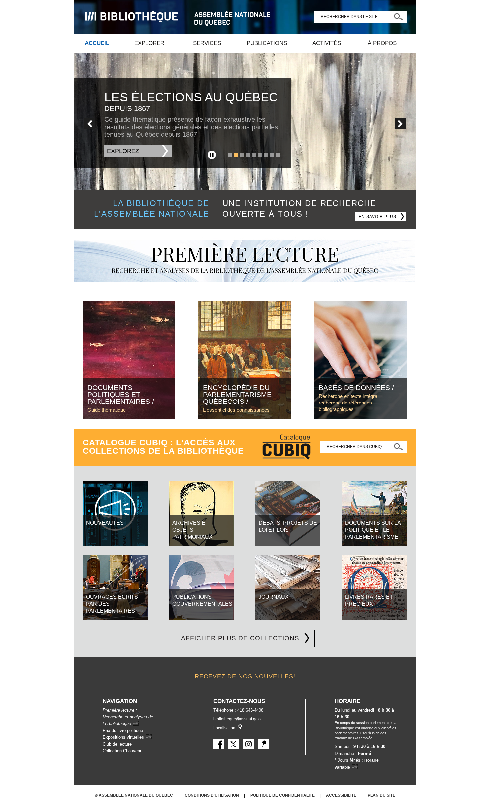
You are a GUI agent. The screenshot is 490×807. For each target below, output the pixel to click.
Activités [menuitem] (326, 43)
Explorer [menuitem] (149, 43)
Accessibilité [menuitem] (341, 795)
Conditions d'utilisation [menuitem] (212, 795)
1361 (248, 155)
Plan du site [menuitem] (381, 795)
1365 (254, 155)
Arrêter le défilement (212, 155)
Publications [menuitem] (267, 43)
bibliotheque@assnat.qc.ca (238, 719)
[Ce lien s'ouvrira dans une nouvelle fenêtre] (131, 16)
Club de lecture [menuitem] (117, 744)
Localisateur (240, 726)
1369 (266, 155)
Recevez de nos (245, 676)
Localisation (224, 728)
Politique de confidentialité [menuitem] (283, 795)
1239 (242, 155)
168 (272, 155)
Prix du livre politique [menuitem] (123, 730)
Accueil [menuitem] (97, 43)
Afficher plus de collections (240, 638)
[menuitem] (244, 280)
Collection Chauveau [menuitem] (122, 750)
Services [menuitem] (207, 43)
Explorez (123, 151)
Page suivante (400, 123)
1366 (260, 155)
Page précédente (89, 123)
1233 (236, 155)
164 (278, 155)
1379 (230, 155)
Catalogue (286, 447)
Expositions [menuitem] (123, 737)
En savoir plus (382, 215)
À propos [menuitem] (382, 43)
